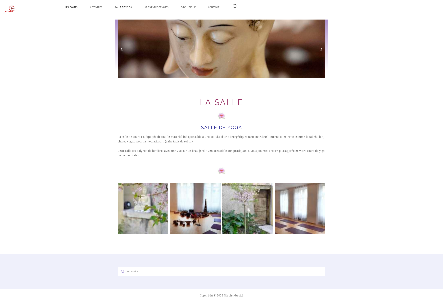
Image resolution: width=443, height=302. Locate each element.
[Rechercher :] (221, 271)
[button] (121, 49)
